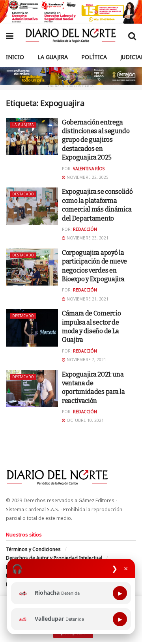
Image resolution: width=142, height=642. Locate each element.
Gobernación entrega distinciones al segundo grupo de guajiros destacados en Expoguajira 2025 (96, 140)
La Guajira (52, 57)
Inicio (15, 57)
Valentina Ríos (89, 168)
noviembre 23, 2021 (86, 238)
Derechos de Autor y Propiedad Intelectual (54, 558)
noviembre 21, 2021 (86, 299)
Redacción (85, 229)
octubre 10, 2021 (84, 420)
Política (94, 57)
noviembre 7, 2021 (85, 359)
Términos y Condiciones (33, 549)
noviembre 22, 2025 (86, 177)
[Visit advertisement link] (71, 12)
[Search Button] (132, 35)
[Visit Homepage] (70, 35)
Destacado (23, 194)
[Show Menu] (9, 35)
